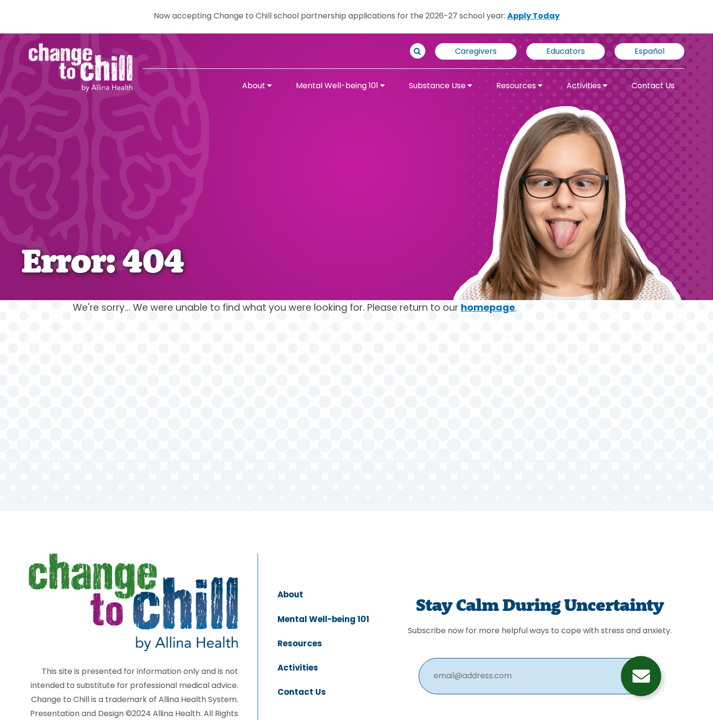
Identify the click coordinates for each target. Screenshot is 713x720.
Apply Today (533, 16)
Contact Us (653, 86)
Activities (585, 86)
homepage (488, 308)
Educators (565, 52)
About (254, 86)
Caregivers (476, 52)
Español (649, 52)
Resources (517, 86)
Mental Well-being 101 (338, 86)
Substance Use (438, 86)
